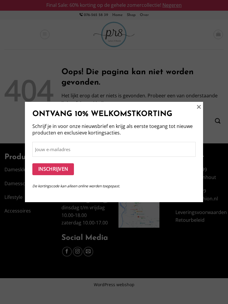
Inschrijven (53, 169)
